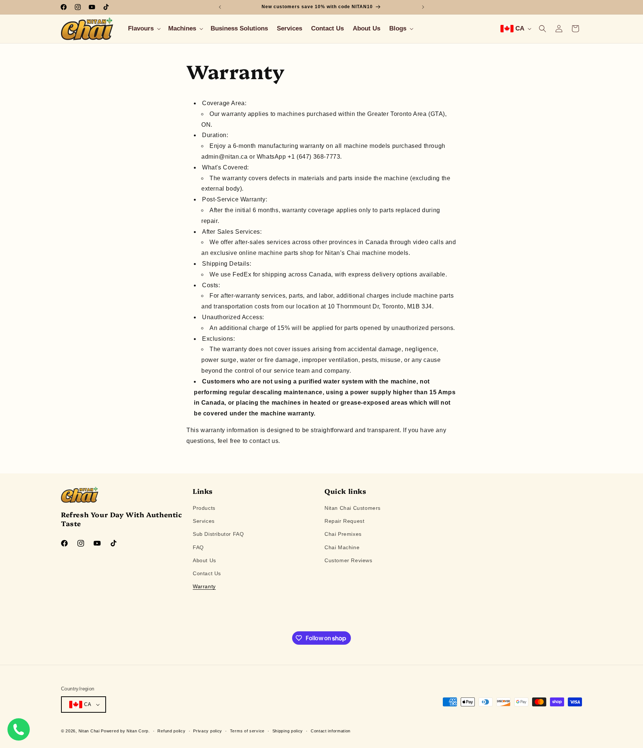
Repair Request (344, 521)
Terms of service (247, 731)
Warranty (204, 586)
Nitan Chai (89, 731)
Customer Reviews (348, 560)
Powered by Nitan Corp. (125, 731)
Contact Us (207, 573)
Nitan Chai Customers (352, 508)
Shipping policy (287, 731)
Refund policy (171, 731)
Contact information (331, 731)
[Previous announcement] (220, 7)
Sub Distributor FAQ (218, 534)
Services (204, 521)
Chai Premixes (343, 534)
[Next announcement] (423, 7)
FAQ (198, 547)
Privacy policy (207, 731)
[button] (144, 28)
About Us (204, 560)
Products (204, 508)
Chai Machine (341, 547)
